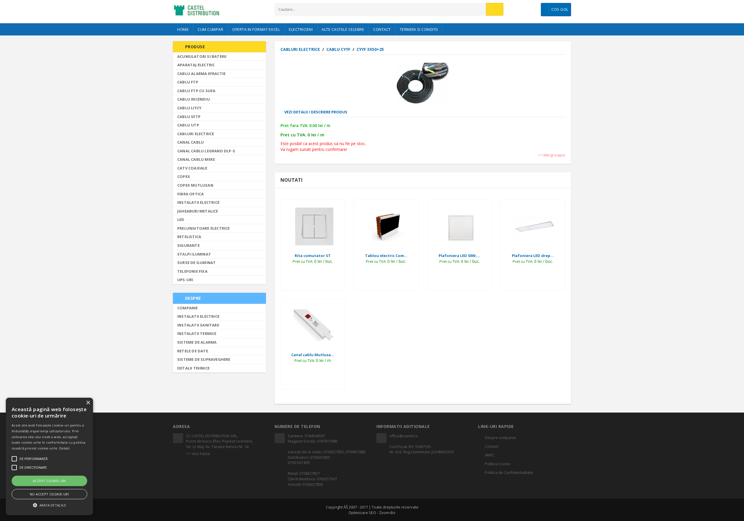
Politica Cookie (497, 463)
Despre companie (500, 437)
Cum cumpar (210, 29)
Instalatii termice (197, 333)
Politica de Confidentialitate (509, 472)
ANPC (489, 455)
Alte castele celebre (343, 29)
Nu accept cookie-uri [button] (49, 494)
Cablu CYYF (338, 49)
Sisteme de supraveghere (203, 359)
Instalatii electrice (198, 316)
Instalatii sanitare (198, 325)
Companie (187, 308)
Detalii (64, 448)
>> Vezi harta (198, 453)
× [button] (88, 403)
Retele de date (192, 351)
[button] (49, 505)
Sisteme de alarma (197, 342)
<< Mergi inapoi (551, 155)
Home (183, 29)
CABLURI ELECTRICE (300, 49)
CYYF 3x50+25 (370, 49)
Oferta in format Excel (256, 29)
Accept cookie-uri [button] (49, 481)
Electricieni (301, 29)
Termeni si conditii (419, 29)
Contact (382, 29)
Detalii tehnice (193, 368)
